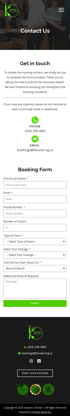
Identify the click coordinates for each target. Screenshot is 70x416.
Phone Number (13, 207)
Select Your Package (16, 249)
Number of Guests (14, 221)
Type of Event (12, 235)
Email (35, 145)
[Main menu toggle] (61, 10)
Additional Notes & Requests (21, 276)
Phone (35, 126)
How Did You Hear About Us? (21, 262)
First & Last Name (14, 178)
